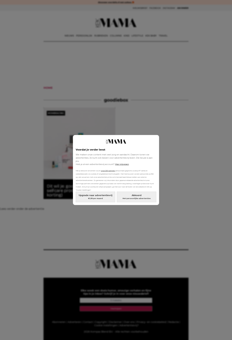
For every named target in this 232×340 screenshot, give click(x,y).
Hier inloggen (122, 164)
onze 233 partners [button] (108, 171)
